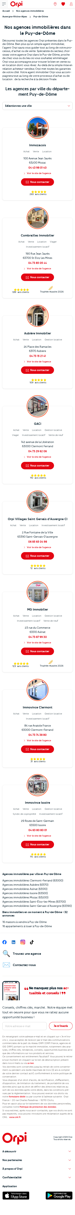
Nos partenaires (12, 1160)
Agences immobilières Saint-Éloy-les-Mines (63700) (34, 901)
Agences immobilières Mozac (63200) (25, 897)
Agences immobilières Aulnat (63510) (24, 889)
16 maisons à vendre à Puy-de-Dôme (24, 922)
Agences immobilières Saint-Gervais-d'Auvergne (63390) (37, 905)
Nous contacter (39, 181)
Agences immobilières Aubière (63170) (25, 884)
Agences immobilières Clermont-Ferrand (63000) (32, 880)
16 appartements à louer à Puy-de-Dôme (27, 926)
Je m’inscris (61, 1025)
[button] (37, 1151)
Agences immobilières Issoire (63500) (25, 893)
